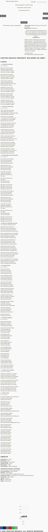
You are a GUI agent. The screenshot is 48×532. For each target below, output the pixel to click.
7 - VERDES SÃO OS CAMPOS (7, 370)
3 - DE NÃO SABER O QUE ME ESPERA (9, 155)
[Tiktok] (7, 527)
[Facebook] (1, 527)
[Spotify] (13, 527)
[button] (42, 2)
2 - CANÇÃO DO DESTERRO (7, 106)
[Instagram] (4, 527)
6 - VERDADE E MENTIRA (6, 317)
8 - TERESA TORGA (5, 393)
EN (34, 2)
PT (32, 2)
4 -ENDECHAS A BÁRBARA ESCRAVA (9, 223)
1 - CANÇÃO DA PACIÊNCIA (7, 64)
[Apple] (16, 527)
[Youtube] (10, 527)
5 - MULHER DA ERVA (5, 265)
